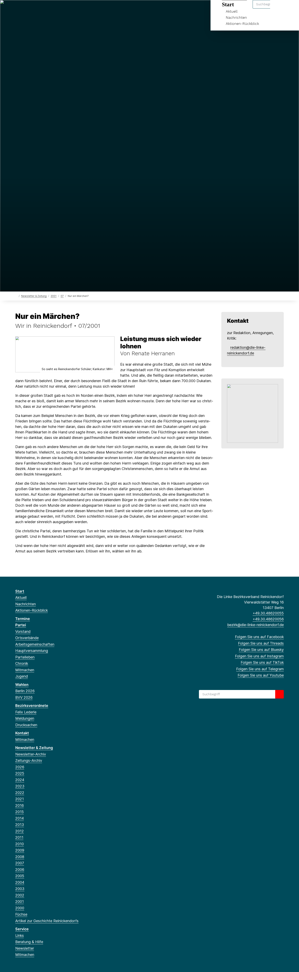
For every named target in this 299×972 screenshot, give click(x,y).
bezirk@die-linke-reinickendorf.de (255, 625)
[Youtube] (57, 8)
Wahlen (21, 684)
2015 (19, 812)
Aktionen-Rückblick (242, 23)
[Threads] (24, 8)
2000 (19, 908)
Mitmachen (24, 670)
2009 (19, 850)
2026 (19, 767)
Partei (20, 625)
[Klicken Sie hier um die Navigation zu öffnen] (290, 8)
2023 (19, 786)
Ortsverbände (27, 638)
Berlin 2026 (25, 691)
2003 (19, 889)
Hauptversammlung (31, 650)
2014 (19, 818)
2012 (19, 831)
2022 (19, 793)
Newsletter (24, 948)
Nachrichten (236, 17)
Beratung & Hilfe (29, 942)
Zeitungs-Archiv (28, 760)
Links (19, 935)
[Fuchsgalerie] (252, 413)
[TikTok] (44, 8)
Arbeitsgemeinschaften (34, 644)
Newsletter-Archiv (30, 754)
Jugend (21, 676)
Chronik (21, 663)
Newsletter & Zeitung (34, 295)
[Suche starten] (279, 694)
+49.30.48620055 (268, 613)
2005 (19, 876)
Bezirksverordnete (31, 705)
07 (62, 295)
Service (22, 929)
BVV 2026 (24, 697)
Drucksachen (26, 725)
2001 (54, 295)
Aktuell (21, 597)
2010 (19, 844)
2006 (19, 869)
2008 (19, 857)
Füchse (21, 914)
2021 (19, 799)
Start (19, 591)
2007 (19, 863)
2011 (19, 837)
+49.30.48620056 (268, 619)
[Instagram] (37, 8)
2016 (19, 805)
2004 (19, 882)
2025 (19, 773)
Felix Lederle (25, 712)
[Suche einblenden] (278, 8)
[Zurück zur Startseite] (16, 295)
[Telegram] (51, 8)
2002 (19, 895)
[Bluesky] (31, 8)
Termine (22, 619)
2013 (19, 824)
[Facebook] (17, 8)
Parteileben (25, 657)
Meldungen (24, 718)
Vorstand (23, 631)
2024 (19, 780)
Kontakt (22, 733)
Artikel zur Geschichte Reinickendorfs (47, 921)
